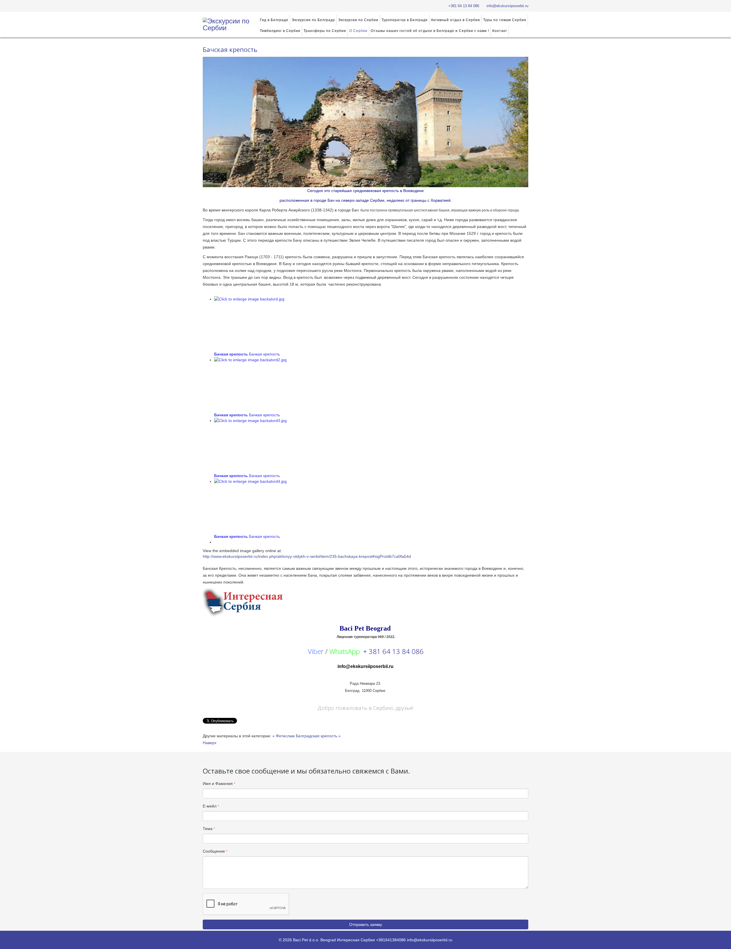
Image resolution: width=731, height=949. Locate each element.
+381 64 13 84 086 (463, 6)
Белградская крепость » (318, 736)
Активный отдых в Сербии (455, 20)
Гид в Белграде (274, 20)
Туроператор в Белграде (404, 20)
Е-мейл (211, 806)
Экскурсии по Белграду (313, 20)
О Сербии (358, 31)
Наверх (209, 742)
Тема (209, 828)
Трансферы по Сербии (325, 31)
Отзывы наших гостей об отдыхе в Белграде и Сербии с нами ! (430, 31)
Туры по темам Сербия (504, 20)
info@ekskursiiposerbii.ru (507, 6)
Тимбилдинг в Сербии (280, 31)
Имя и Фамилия (219, 783)
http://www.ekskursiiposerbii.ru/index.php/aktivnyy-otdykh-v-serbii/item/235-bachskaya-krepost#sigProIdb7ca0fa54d (307, 556)
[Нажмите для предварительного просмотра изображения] (365, 122)
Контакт (499, 31)
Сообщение (215, 851)
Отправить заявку (365, 924)
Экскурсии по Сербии (358, 20)
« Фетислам (283, 736)
